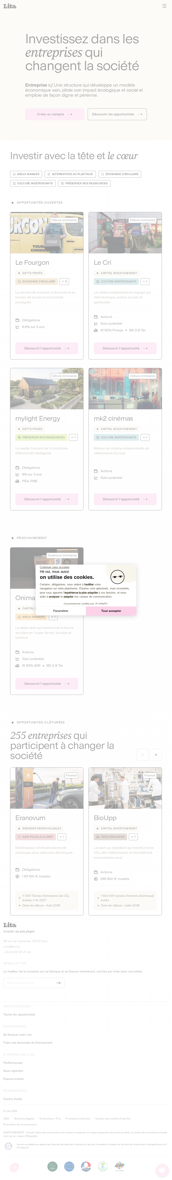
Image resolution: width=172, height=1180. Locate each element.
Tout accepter (111, 610)
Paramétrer (60, 610)
